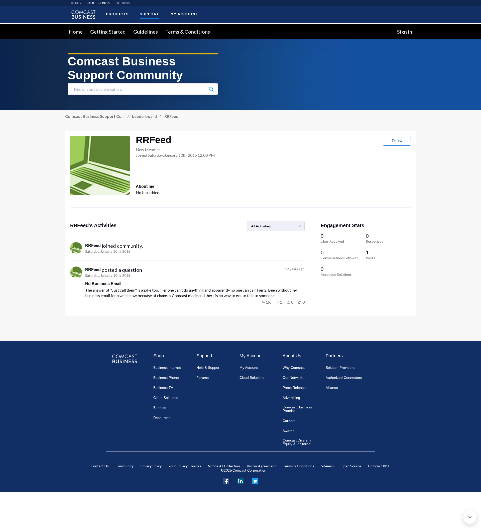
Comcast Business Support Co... (95, 116)
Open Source (350, 466)
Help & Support (208, 367)
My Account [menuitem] (184, 14)
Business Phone (166, 377)
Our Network (293, 377)
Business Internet (167, 367)
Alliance (332, 387)
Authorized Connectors (344, 377)
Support (204, 356)
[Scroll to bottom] (470, 517)
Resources (161, 417)
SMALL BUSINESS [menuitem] (98, 3)
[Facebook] (226, 480)
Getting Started (108, 32)
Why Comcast (294, 367)
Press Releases (295, 387)
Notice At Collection (224, 466)
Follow (397, 141)
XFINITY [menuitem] (76, 3)
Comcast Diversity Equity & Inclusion (297, 442)
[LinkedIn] (240, 480)
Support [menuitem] (149, 14)
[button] (266, 302)
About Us (292, 356)
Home (76, 32)
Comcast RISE (379, 466)
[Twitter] (255, 480)
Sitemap (327, 466)
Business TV (163, 387)
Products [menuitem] (117, 14)
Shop (158, 356)
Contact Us (100, 466)
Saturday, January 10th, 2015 (107, 251)
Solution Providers (340, 367)
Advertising (291, 397)
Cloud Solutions (165, 397)
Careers (289, 420)
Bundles (159, 407)
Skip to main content (20, 27)
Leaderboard (144, 116)
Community (124, 466)
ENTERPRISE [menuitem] (123, 3)
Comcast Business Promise (297, 408)
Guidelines (145, 32)
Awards (288, 430)
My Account (251, 356)
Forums (202, 377)
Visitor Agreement (261, 466)
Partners (334, 356)
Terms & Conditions (187, 32)
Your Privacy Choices (184, 466)
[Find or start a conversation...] (211, 89)
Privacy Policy (151, 466)
